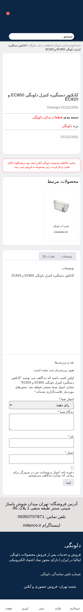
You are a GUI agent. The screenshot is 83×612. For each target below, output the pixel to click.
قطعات (8, 608)
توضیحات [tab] (66, 256)
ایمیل (69, 452)
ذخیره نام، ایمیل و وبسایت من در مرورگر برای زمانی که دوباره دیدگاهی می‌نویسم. (43, 474)
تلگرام (58, 608)
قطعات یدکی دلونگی (40, 45)
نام (71, 436)
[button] (72, 16)
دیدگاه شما (66, 411)
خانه (78, 45)
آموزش (25, 608)
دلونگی (67, 126)
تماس (41, 608)
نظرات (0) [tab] (48, 256)
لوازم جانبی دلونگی (63, 45)
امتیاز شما (66, 399)
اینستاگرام (75, 608)
